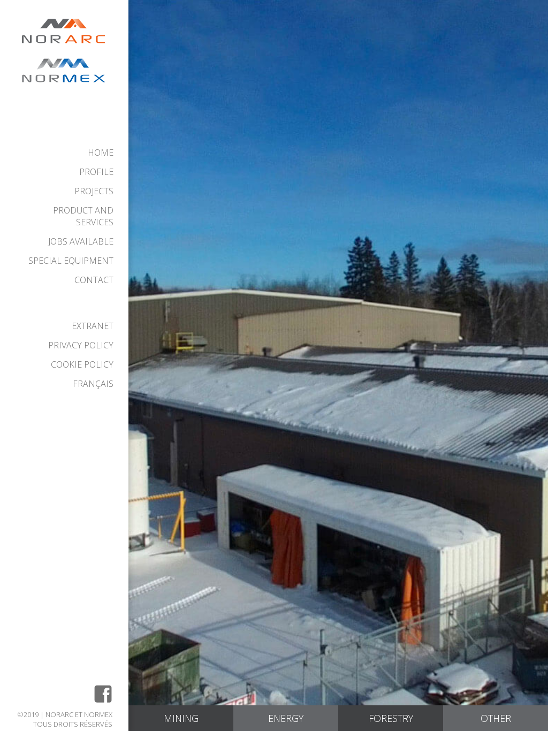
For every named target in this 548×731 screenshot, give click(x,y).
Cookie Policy (82, 364)
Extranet (92, 326)
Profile (96, 172)
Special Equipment (70, 260)
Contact (93, 280)
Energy (285, 718)
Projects (93, 191)
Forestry (391, 718)
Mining (181, 718)
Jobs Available (80, 241)
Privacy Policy (80, 345)
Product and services (83, 216)
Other (496, 718)
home (100, 152)
